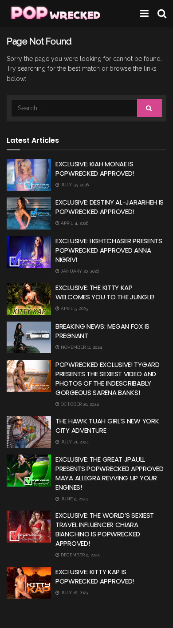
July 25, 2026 (74, 184)
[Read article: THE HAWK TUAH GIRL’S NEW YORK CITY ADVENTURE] (29, 432)
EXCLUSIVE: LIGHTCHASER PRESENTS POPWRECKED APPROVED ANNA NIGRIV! (108, 250)
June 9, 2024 (73, 498)
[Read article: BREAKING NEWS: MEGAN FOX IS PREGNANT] (29, 338)
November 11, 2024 (80, 347)
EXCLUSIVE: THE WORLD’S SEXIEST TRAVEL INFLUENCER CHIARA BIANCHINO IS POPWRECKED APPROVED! (104, 529)
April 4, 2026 (73, 223)
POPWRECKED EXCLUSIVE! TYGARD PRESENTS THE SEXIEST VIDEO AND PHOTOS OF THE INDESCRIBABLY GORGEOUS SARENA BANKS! (107, 378)
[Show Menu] (144, 13)
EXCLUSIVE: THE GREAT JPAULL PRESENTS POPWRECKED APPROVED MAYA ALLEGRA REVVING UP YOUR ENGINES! (109, 473)
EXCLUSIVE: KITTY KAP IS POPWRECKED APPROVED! (94, 576)
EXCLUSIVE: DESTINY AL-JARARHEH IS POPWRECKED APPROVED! (109, 206)
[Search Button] (161, 13)
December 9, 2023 (79, 554)
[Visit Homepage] (55, 13)
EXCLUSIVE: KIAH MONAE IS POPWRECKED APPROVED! (94, 168)
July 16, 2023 (73, 592)
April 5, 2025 (73, 308)
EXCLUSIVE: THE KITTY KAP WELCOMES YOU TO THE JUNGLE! (104, 292)
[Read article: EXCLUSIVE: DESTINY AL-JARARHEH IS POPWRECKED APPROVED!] (29, 213)
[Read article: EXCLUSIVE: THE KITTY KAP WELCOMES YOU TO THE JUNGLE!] (29, 299)
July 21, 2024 (74, 441)
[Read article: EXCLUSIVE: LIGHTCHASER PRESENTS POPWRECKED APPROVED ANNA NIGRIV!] (29, 252)
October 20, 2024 (79, 404)
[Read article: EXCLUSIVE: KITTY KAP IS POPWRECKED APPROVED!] (29, 583)
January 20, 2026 (79, 271)
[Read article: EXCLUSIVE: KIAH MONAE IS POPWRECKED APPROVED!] (29, 175)
